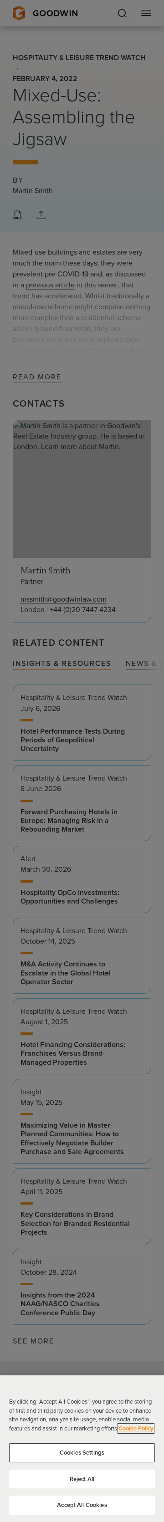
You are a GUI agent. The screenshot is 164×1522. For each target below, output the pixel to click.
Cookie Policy (136, 1428)
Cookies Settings (82, 1452)
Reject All (82, 1479)
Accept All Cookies (82, 1505)
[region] (82, 1448)
